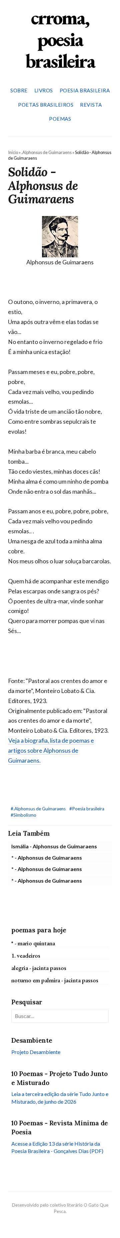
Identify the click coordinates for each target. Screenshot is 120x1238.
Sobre (19, 90)
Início (13, 152)
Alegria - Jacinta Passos (38, 968)
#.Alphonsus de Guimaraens (39, 808)
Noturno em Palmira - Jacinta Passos (54, 980)
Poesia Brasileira (85, 90)
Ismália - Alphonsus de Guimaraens (54, 846)
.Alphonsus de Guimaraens (46, 152)
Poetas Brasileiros (45, 105)
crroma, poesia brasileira (60, 39)
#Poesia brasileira (86, 808)
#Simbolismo (23, 815)
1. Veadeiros (25, 955)
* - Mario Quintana (33, 943)
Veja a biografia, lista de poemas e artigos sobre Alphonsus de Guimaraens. (51, 750)
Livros (43, 90)
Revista (91, 105)
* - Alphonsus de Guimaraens (46, 857)
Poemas (60, 119)
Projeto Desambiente (35, 1052)
